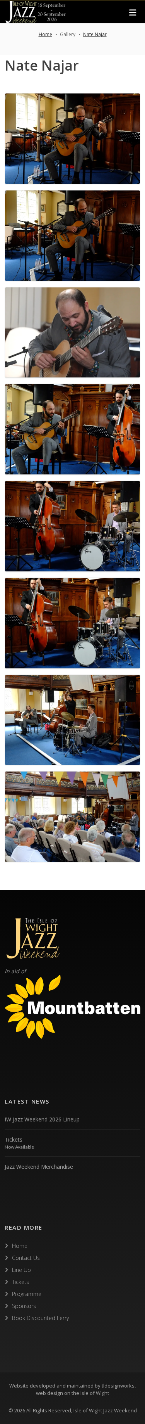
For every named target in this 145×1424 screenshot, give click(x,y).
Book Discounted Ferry (40, 1318)
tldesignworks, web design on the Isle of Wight (86, 1389)
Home (45, 34)
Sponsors (24, 1306)
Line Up (21, 1269)
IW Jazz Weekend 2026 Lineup (42, 1119)
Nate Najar (95, 34)
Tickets (13, 1139)
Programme (26, 1294)
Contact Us (26, 1257)
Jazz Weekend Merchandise (39, 1166)
